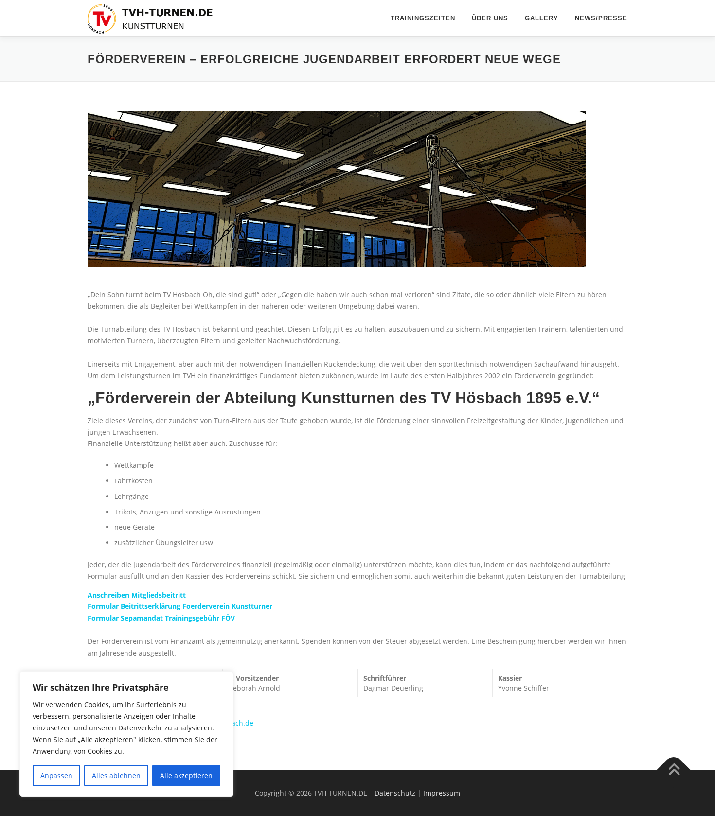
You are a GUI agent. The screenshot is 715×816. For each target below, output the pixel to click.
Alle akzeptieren (186, 775)
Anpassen (56, 775)
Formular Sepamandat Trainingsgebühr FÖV (161, 617)
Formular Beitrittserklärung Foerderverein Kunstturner (180, 606)
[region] (126, 734)
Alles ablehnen (116, 775)
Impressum (441, 793)
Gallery (541, 18)
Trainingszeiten (423, 18)
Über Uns (490, 18)
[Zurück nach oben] (674, 770)
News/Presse (601, 18)
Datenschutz (395, 793)
